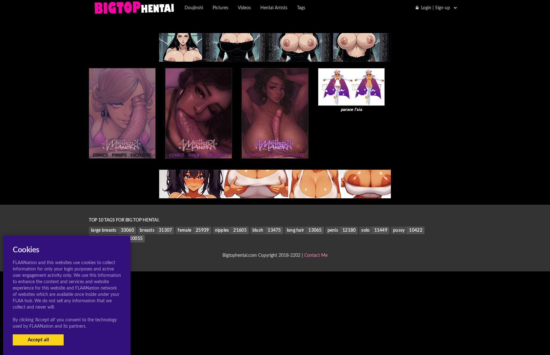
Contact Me (316, 255)
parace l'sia (351, 109)
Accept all (38, 340)
